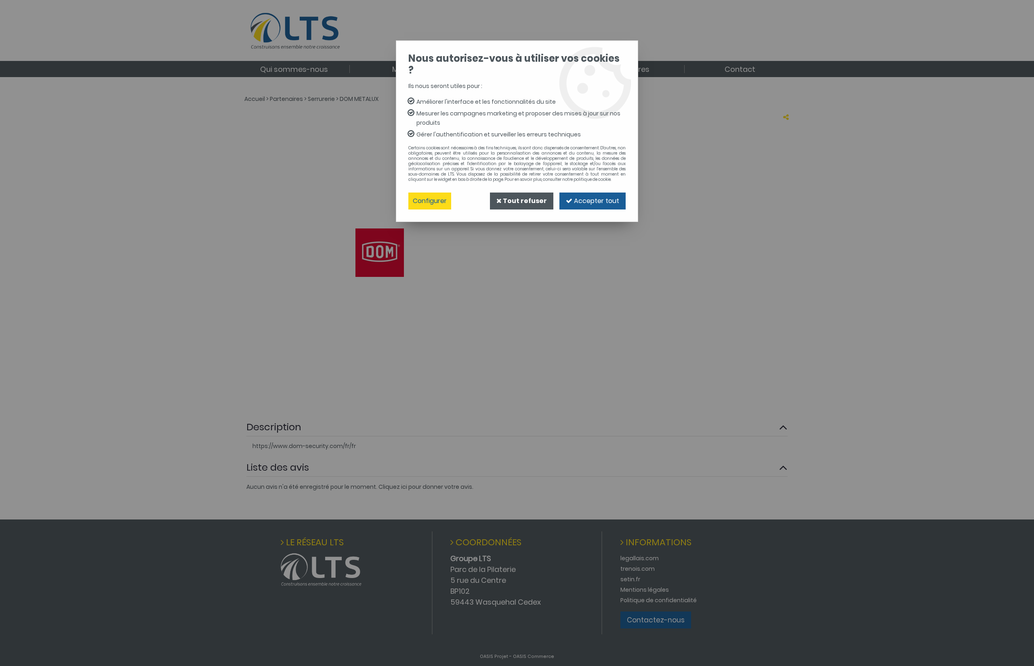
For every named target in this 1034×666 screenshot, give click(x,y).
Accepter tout (595, 200)
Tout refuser (524, 200)
